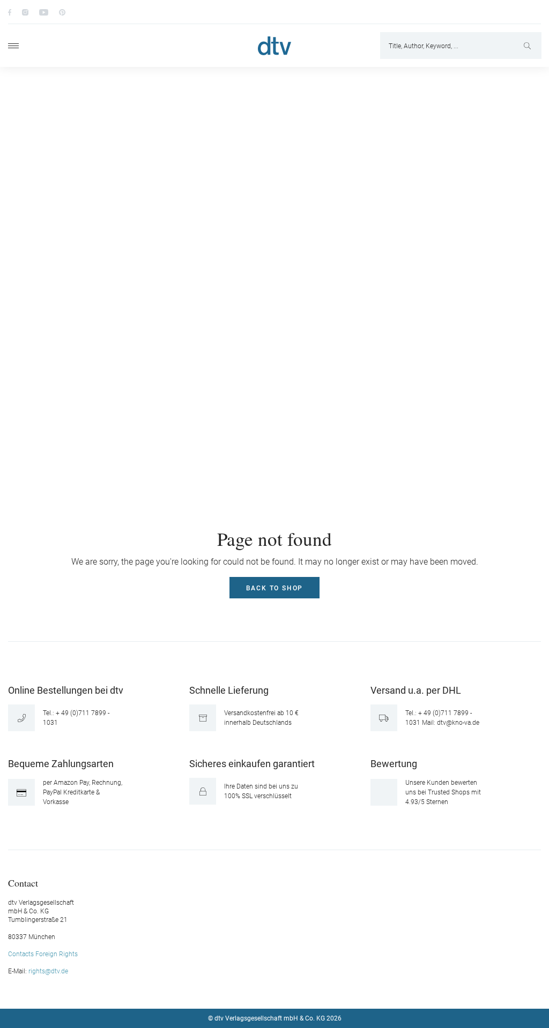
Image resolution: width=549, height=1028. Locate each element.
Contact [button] (23, 882)
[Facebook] (9, 12)
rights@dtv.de (48, 971)
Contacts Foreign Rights (43, 954)
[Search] (528, 45)
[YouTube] (43, 12)
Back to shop (274, 588)
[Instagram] (25, 12)
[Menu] (13, 45)
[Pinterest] (62, 12)
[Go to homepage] (274, 45)
